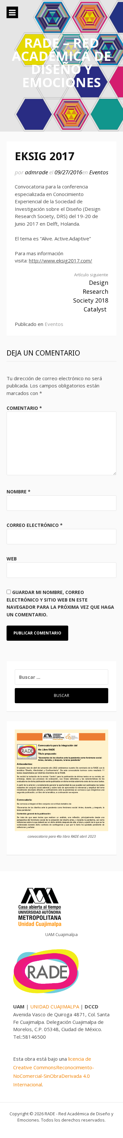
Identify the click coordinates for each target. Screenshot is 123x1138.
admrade (36, 172)
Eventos (98, 172)
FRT (79, 1126)
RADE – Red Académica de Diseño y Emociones (61, 62)
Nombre (19, 491)
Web (12, 559)
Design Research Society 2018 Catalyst (90, 292)
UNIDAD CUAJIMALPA (55, 1006)
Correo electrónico (35, 525)
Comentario (24, 408)
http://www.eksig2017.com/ (60, 260)
